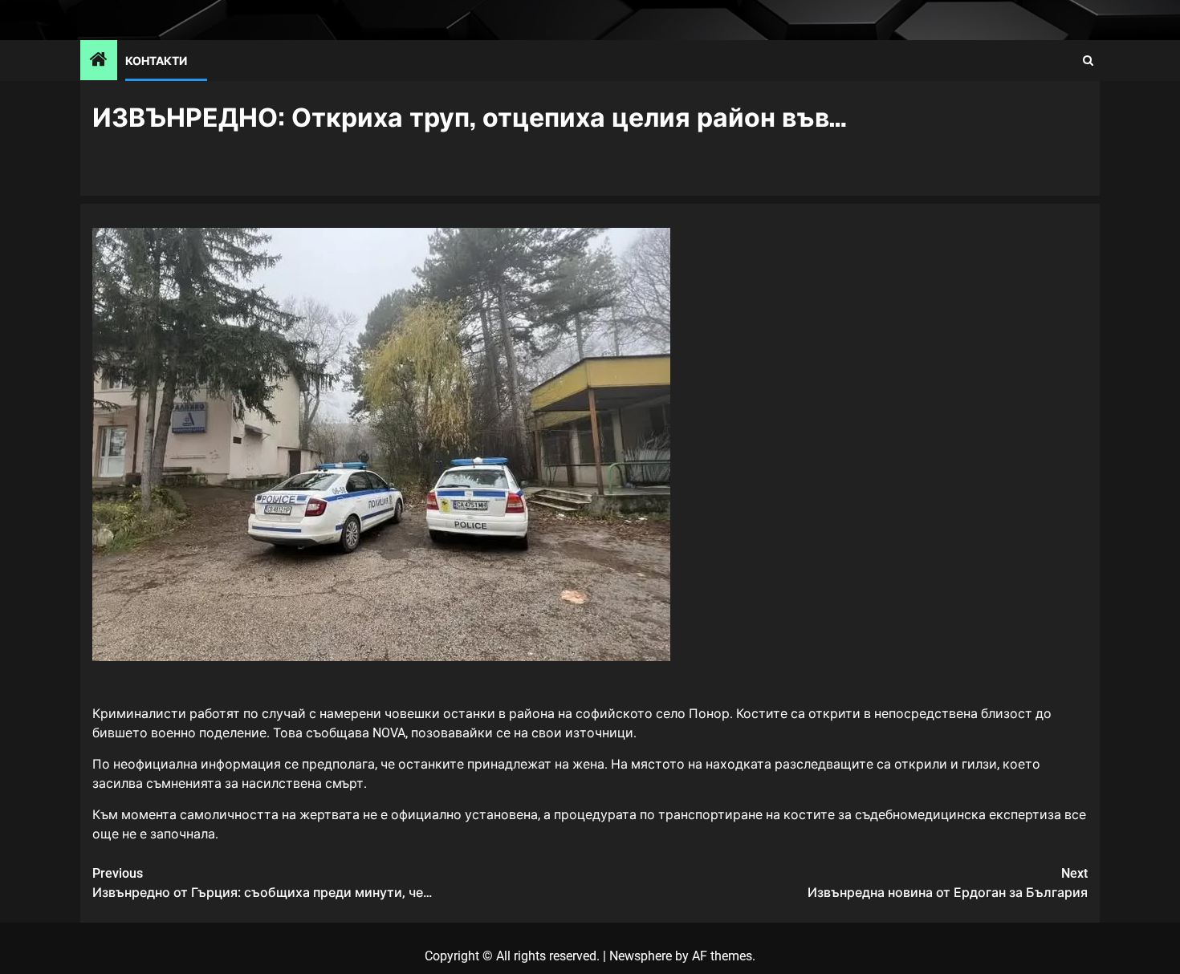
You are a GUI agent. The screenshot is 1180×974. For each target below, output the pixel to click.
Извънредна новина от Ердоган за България (948, 883)
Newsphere (640, 956)
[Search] (1088, 60)
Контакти (156, 59)
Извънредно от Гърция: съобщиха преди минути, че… (262, 883)
